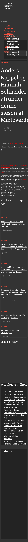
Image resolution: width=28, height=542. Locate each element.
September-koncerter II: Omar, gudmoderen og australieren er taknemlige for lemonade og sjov (14, 293)
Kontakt (10, 49)
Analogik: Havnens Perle (14, 441)
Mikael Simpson (4, 165)
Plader (6, 31)
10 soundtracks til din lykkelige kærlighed (13, 426)
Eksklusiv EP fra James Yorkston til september (14, 393)
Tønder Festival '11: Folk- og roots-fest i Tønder (14, 421)
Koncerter (8, 33)
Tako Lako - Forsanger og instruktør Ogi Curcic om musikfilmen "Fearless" (15, 399)
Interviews (10, 31)
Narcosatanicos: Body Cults (15, 443)
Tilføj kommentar (7, 130)
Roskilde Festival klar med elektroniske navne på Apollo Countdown (13, 223)
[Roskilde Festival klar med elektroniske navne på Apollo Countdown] (6, 215)
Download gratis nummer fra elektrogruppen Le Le (13, 316)
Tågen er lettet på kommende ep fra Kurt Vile (15, 411)
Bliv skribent (13, 46)
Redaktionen (12, 41)
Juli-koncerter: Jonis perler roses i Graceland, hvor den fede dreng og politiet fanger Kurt (14, 246)
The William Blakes (14, 165)
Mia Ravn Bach (16, 143)
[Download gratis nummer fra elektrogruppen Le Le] (6, 308)
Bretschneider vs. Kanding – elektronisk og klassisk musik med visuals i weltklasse (14, 269)
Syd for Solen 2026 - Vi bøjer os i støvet (13, 406)
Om (5, 38)
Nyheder (4, 62)
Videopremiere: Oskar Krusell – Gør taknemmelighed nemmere (13, 434)
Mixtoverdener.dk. (5, 167)
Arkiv (6, 51)
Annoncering (13, 38)
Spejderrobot (23, 165)
